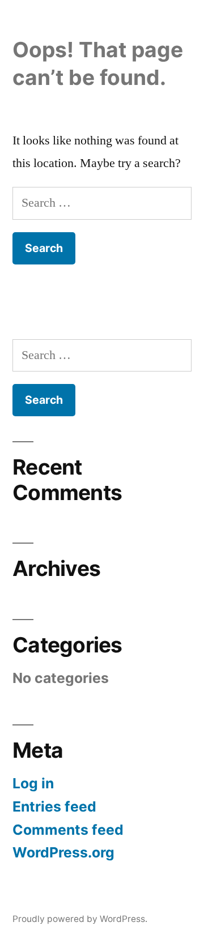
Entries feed (54, 806)
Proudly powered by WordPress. (79, 918)
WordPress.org (63, 852)
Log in (33, 783)
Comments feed (68, 829)
